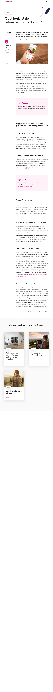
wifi (25, 108)
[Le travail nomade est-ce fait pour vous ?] (39, 349)
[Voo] (10, 1)
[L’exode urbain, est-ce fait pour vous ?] (14, 385)
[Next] (46, 66)
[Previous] (42, 66)
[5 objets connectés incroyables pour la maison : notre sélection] (14, 349)
